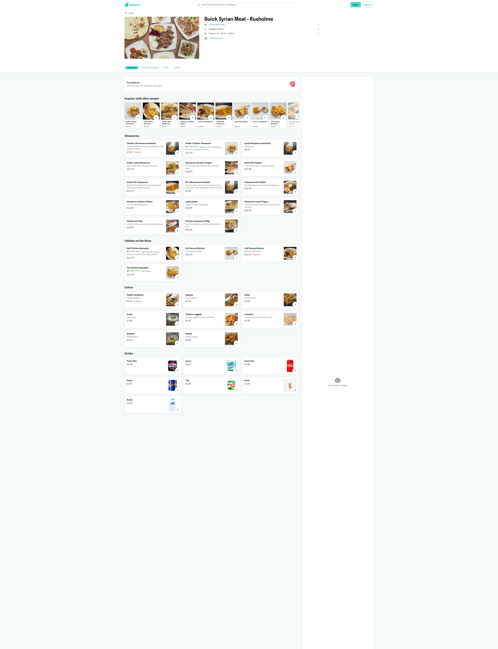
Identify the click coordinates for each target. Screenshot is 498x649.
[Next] (298, 116)
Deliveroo (132, 5)
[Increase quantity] (138, 117)
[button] (262, 24)
